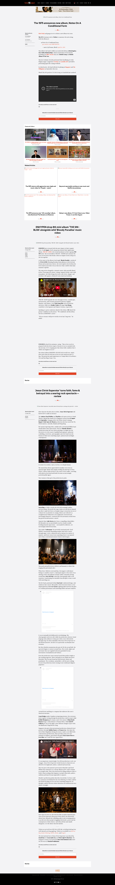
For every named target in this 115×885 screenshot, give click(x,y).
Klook (56, 833)
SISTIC (52, 833)
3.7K (59, 30)
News (26, 44)
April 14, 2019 (61, 47)
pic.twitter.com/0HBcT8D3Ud (50, 44)
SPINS (55, 30)
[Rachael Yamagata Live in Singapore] (57, 11)
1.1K (76, 192)
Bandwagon (29, 3)
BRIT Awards (50, 54)
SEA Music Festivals (57, 876)
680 (59, 400)
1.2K (42, 192)
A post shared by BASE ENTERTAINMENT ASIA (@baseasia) (57, 630)
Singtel (63, 833)
